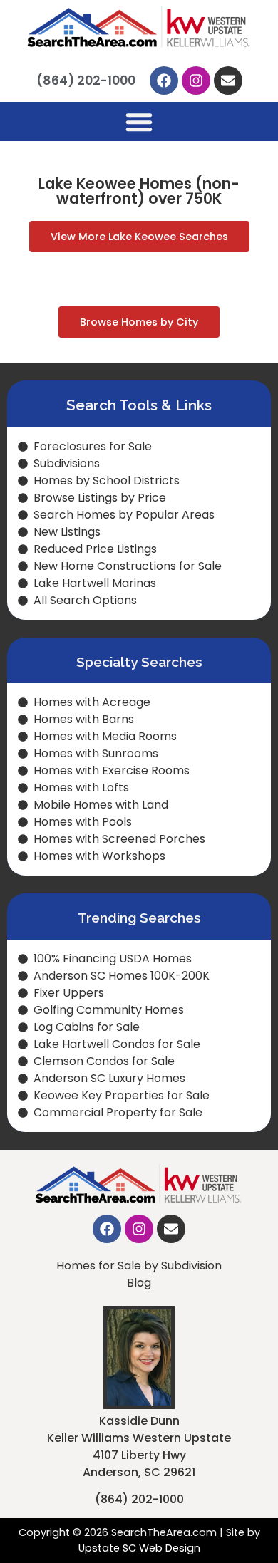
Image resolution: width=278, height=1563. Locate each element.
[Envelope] (228, 80)
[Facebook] (164, 80)
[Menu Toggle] (139, 122)
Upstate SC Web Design (139, 1548)
